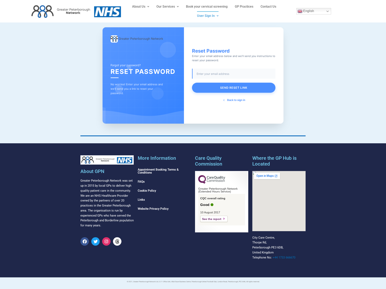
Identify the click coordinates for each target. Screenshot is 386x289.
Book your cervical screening (207, 6)
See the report (211, 219)
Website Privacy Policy (153, 209)
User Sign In (206, 16)
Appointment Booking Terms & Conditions (158, 171)
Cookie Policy (147, 190)
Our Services (165, 6)
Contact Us (268, 6)
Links (141, 199)
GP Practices (244, 6)
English (308, 11)
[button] (140, 6)
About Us (138, 6)
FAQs (141, 181)
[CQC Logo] (211, 182)
